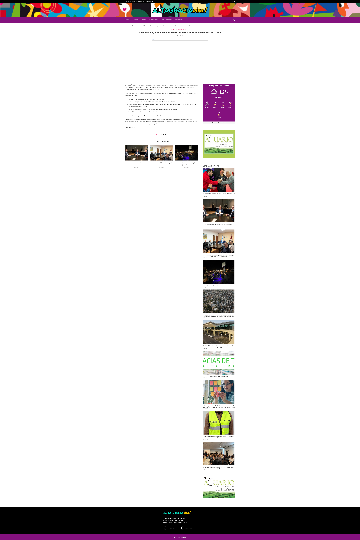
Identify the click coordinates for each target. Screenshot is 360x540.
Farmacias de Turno (167, 20)
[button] (126, 1)
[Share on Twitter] (161, 134)
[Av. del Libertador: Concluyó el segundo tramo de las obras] (161, 152)
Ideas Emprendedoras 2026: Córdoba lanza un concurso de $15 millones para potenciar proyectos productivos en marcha (219, 406)
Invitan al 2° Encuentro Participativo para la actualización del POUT (218, 467)
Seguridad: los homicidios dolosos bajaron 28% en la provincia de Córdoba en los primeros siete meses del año (219, 315)
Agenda (136, 20)
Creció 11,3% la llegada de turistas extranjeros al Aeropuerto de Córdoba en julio (219, 346)
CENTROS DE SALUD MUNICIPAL (149, 20)
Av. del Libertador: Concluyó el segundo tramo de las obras (219, 285)
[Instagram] (234, 1)
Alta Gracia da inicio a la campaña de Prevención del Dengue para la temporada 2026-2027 (219, 255)
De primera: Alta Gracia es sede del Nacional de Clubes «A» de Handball (219, 194)
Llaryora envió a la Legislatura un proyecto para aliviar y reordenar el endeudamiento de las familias (219, 225)
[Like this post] (158, 134)
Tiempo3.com (222, 123)
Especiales (178, 20)
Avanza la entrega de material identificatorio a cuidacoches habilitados (219, 437)
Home (126, 26)
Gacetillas (143, 26)
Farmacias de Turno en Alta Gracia (219, 376)
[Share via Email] (165, 134)
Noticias (127, 20)
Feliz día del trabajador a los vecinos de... (142, 1)
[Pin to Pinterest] (163, 134)
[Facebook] (232, 1)
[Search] (234, 20)
